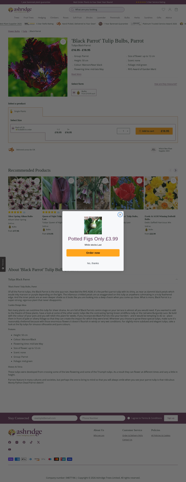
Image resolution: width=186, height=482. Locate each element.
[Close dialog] (120, 214)
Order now (93, 252)
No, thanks (93, 263)
